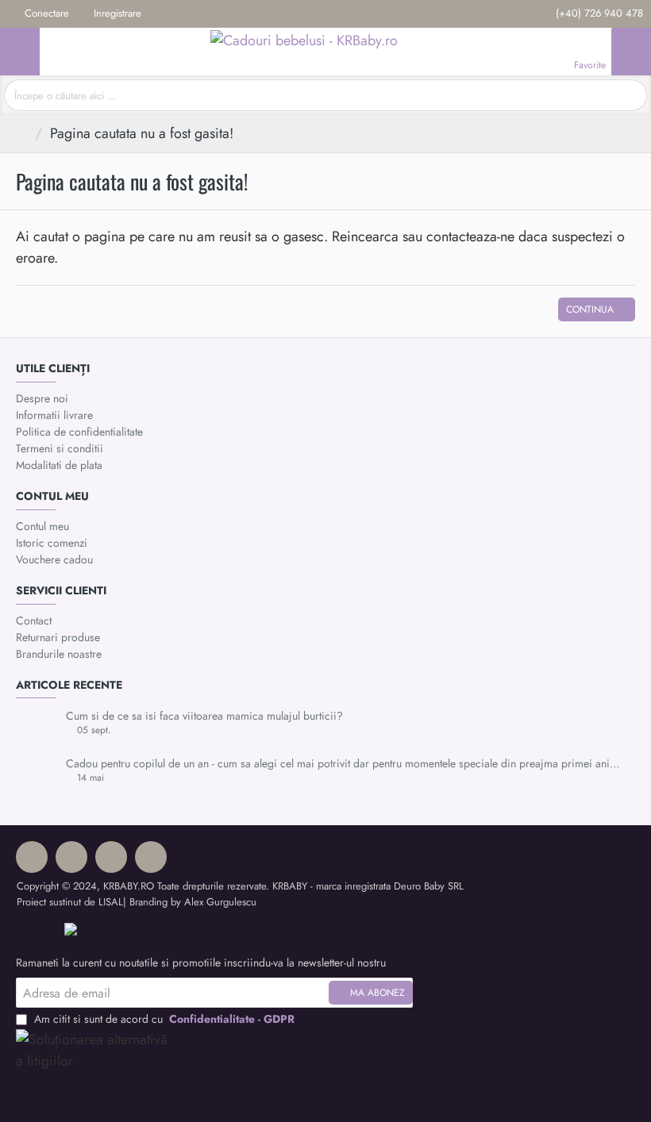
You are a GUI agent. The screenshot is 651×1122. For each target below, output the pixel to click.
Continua (590, 309)
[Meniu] (20, 51)
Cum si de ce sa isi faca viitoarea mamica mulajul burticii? (204, 716)
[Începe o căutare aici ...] (629, 95)
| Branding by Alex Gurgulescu (189, 901)
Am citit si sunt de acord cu (163, 1019)
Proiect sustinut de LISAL (70, 901)
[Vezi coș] (631, 51)
